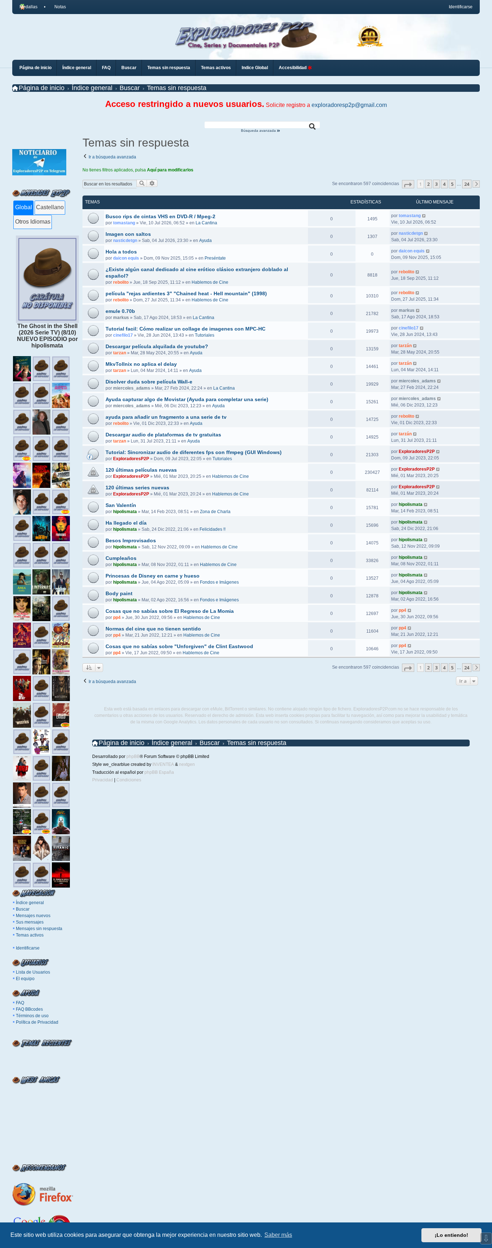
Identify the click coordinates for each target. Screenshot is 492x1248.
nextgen (187, 764)
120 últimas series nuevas (137, 487)
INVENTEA (163, 764)
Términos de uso (32, 1015)
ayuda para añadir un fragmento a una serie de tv (166, 417)
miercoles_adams (131, 388)
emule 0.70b (120, 311)
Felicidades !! (212, 529)
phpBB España (159, 772)
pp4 (117, 617)
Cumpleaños (121, 558)
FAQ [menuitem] (106, 67)
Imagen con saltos (128, 234)
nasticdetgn (125, 240)
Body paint (119, 593)
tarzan (119, 352)
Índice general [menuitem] (76, 67)
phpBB (133, 756)
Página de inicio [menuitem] (35, 67)
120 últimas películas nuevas (141, 470)
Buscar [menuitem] (129, 67)
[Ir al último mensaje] (424, 215)
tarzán (405, 345)
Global (23, 207)
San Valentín (121, 505)
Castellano (50, 207)
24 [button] (466, 184)
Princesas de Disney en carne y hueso (153, 576)
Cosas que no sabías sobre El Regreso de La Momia (170, 611)
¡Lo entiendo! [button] (451, 1235)
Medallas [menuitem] (28, 6)
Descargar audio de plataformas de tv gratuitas (163, 434)
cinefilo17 (123, 335)
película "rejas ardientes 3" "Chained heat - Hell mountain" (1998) (186, 293)
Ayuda (205, 240)
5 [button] (452, 184)
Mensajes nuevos (33, 915)
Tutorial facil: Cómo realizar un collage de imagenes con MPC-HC (185, 329)
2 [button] (428, 184)
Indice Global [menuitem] (255, 67)
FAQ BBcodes (29, 1009)
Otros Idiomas (32, 222)
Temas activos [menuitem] (216, 67)
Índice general (30, 902)
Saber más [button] (278, 1235)
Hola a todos (121, 252)
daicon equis (126, 258)
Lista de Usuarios (33, 972)
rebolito (121, 282)
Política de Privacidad (37, 1022)
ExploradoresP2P (131, 458)
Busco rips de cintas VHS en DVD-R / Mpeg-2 (160, 216)
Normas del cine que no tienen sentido (153, 629)
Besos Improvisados (131, 540)
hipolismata (125, 511)
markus (121, 317)
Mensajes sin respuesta (39, 928)
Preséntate (215, 258)
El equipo (25, 978)
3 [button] (436, 184)
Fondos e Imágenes (219, 582)
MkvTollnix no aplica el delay (141, 364)
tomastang (124, 222)
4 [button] (444, 184)
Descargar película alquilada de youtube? (157, 346)
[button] (408, 184)
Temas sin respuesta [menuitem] (168, 67)
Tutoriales (204, 335)
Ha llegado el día (126, 523)
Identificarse (28, 948)
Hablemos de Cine (210, 282)
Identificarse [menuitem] (461, 6)
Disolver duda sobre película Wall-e (149, 382)
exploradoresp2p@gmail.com (349, 105)
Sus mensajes (30, 922)
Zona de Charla (215, 511)
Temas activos (30, 935)
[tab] (23, 208)
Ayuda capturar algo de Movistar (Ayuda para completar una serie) (187, 399)
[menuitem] (57, 6)
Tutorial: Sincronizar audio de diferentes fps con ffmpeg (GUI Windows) (194, 452)
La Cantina (206, 222)
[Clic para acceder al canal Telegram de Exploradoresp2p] (39, 173)
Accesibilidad (293, 67)
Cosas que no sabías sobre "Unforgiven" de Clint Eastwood (179, 646)
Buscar (23, 909)
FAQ (20, 1002)
